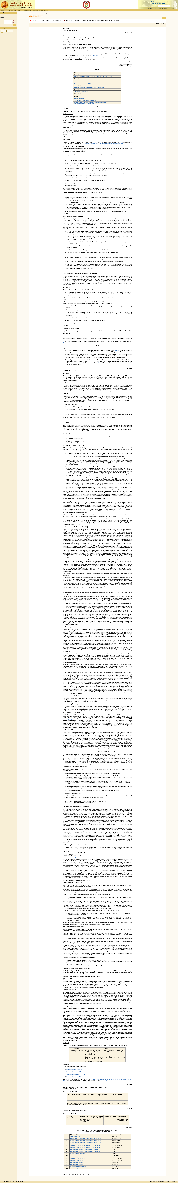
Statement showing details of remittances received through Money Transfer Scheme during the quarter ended (90, 103)
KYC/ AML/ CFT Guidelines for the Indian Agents (86, 94)
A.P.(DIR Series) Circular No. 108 (78, 1166)
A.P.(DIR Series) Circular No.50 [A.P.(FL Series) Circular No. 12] (85, 1149)
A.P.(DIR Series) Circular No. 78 (77, 1162)
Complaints (35, 10)
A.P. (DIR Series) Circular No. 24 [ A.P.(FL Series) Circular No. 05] (85, 1144)
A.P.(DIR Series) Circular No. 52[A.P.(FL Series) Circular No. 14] (85, 1151)
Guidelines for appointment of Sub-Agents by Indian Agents (88, 83)
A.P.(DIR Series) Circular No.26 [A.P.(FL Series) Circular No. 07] (85, 1145)
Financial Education (26, 10)
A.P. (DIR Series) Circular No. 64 (77, 1155)
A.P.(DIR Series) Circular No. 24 (77, 1160)
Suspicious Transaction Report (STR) (75, 1074)
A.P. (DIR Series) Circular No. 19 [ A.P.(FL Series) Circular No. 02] (85, 1140)
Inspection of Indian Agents (81, 91)
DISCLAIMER (164, 8)
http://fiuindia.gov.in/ (73, 857)
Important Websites (43, 10)
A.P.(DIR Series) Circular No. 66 (77, 1157)
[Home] (16, 9)
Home (30, 13)
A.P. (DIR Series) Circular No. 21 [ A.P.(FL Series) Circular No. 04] (85, 1142)
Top (165, 1178)
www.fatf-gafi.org (67, 719)
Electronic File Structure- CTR (73, 1071)
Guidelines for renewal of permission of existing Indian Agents (89, 87)
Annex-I (65, 342)
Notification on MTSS (75, 1136)
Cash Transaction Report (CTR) (74, 1069)
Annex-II (117, 350)
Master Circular (70, 53)
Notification (37, 13)
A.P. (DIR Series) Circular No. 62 (77, 1153)
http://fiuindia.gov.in (108, 1080)
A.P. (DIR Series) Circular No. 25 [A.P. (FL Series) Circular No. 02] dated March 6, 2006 (102, 143)
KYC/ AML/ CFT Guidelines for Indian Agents (85, 100)
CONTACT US (157, 8)
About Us (3, 10)
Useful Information (11, 10)
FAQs (19, 10)
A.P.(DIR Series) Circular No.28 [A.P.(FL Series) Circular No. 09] (85, 1147)
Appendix (95, 55)
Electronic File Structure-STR (73, 1076)
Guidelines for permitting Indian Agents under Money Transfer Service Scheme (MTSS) (95, 76)
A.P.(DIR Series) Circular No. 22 (77, 1158)
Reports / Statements (79, 98)
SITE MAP (150, 8)
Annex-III (97, 362)
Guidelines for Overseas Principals (82, 80)
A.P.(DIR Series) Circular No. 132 (78, 1168)
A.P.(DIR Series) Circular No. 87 (77, 1164)
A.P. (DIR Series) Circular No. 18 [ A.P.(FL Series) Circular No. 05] (85, 1138)
